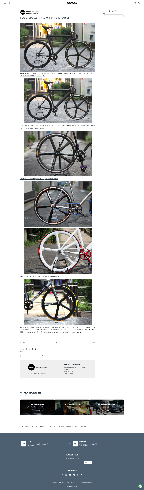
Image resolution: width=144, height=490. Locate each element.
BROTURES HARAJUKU (32, 13)
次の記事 (93, 342)
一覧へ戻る (58, 342)
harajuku (52, 426)
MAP (83, 367)
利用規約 (55, 482)
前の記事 (22, 342)
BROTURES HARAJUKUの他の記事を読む (38, 373)
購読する (87, 462)
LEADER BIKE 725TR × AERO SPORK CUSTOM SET (71, 426)
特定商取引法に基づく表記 (86, 482)
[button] (5, 3)
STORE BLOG (44, 426)
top (21, 426)
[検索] (42, 356)
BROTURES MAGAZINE (31, 426)
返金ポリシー (62, 482)
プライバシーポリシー (72, 482)
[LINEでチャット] (140, 486)
